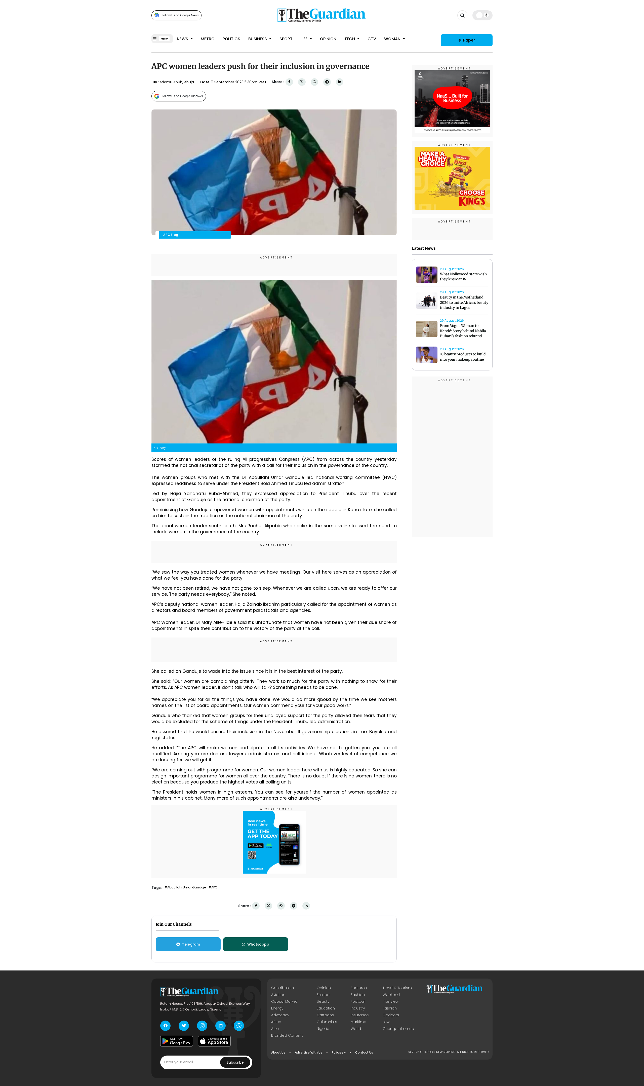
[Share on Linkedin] (339, 82)
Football (358, 1001)
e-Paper (466, 40)
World (356, 1028)
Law (386, 1021)
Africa (276, 1021)
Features (359, 987)
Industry (358, 1008)
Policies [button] (337, 1052)
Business (258, 39)
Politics (231, 39)
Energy (277, 1008)
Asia (275, 1028)
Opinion (328, 39)
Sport (286, 39)
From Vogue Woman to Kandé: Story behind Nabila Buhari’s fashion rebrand (463, 331)
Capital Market (284, 1001)
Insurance (360, 1015)
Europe (323, 994)
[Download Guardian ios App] (214, 1041)
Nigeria (323, 1028)
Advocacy (280, 1015)
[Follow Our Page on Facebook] (165, 1026)
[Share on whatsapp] (314, 82)
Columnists (327, 1021)
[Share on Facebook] (289, 82)
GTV (372, 39)
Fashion (358, 994)
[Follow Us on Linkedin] (220, 1026)
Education (326, 1008)
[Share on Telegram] (327, 82)
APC (214, 887)
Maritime (358, 1021)
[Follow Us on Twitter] (184, 1026)
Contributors (282, 987)
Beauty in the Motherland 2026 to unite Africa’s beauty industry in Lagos (464, 302)
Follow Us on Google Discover (182, 96)
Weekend (391, 994)
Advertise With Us (308, 1052)
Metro (208, 39)
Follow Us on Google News (180, 15)
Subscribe (235, 1062)
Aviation (278, 994)
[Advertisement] (452, 457)
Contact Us (364, 1052)
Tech (350, 39)
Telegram (191, 944)
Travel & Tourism (397, 987)
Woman (392, 39)
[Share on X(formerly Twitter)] (302, 82)
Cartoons (325, 1015)
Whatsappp (258, 944)
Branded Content (287, 1035)
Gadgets (391, 1015)
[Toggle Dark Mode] (482, 15)
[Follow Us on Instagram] (202, 1026)
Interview (390, 1001)
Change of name (398, 1028)
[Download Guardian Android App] (176, 1041)
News (183, 39)
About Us (278, 1052)
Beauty (323, 1001)
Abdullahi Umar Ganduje (186, 887)
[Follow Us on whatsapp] (239, 1026)
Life (304, 39)
